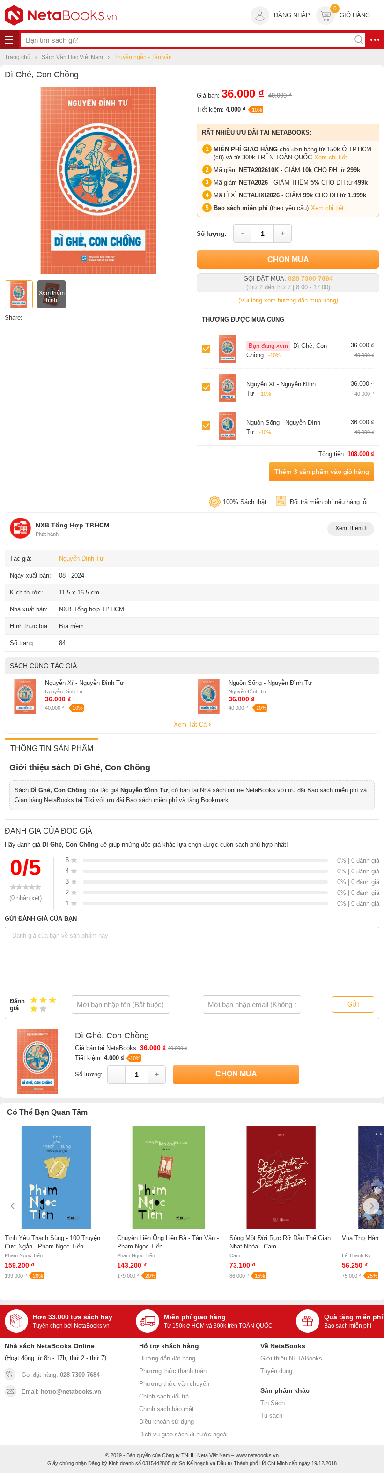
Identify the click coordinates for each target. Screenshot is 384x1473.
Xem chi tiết (330, 157)
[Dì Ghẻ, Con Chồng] (98, 272)
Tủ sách (271, 1415)
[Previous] (13, 1206)
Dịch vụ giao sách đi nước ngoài (183, 1434)
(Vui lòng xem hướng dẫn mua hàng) (288, 300)
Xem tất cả (191, 724)
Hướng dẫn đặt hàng (167, 1358)
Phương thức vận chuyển (174, 1383)
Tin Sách (272, 1402)
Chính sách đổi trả (164, 1396)
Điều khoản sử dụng (166, 1421)
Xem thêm (349, 528)
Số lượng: (211, 233)
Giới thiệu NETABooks (291, 1358)
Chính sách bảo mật (166, 1409)
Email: (61, 1391)
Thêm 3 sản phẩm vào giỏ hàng (321, 471)
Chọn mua (288, 259)
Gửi (353, 1004)
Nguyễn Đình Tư (81, 558)
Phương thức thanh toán (173, 1371)
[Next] (371, 1206)
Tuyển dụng (276, 1371)
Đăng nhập (292, 15)
